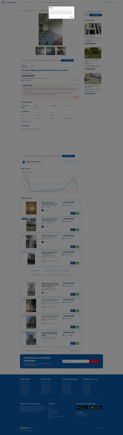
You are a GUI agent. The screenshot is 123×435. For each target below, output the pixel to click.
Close (71, 17)
